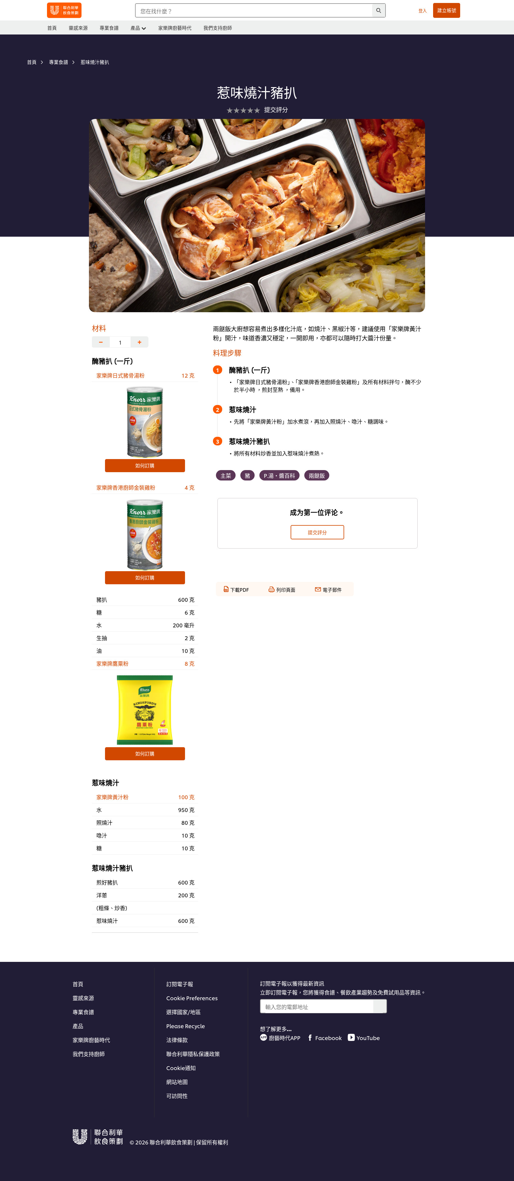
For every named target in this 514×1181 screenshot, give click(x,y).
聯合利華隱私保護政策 (193, 1053)
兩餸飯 (317, 475)
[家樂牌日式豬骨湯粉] (145, 422)
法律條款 (177, 1039)
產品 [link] (135, 27)
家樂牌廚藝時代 (91, 1039)
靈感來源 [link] (78, 27)
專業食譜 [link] (109, 27)
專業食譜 (83, 1011)
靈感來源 (83, 997)
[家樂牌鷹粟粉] (145, 710)
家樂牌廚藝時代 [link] (175, 27)
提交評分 (317, 532)
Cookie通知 (181, 1067)
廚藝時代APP (284, 1037)
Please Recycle (185, 1025)
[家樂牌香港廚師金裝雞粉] (145, 534)
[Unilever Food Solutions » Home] (64, 10)
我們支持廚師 (89, 1053)
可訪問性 (177, 1095)
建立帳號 (446, 10)
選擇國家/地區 (183, 1011)
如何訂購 (144, 465)
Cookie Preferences (192, 997)
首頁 (78, 983)
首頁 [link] (52, 27)
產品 (78, 1025)
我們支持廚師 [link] (217, 27)
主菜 (225, 475)
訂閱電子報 (179, 983)
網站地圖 (177, 1081)
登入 (423, 10)
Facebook (328, 1037)
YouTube (368, 1037)
